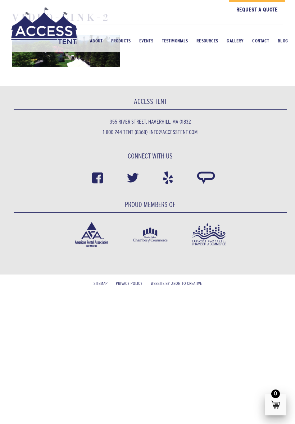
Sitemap (101, 283)
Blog (283, 40)
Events (146, 40)
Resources (207, 40)
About (96, 40)
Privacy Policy (129, 283)
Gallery (235, 40)
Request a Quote (257, 9)
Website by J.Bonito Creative (176, 283)
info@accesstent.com (173, 132)
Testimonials (175, 40)
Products (121, 40)
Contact (260, 40)
